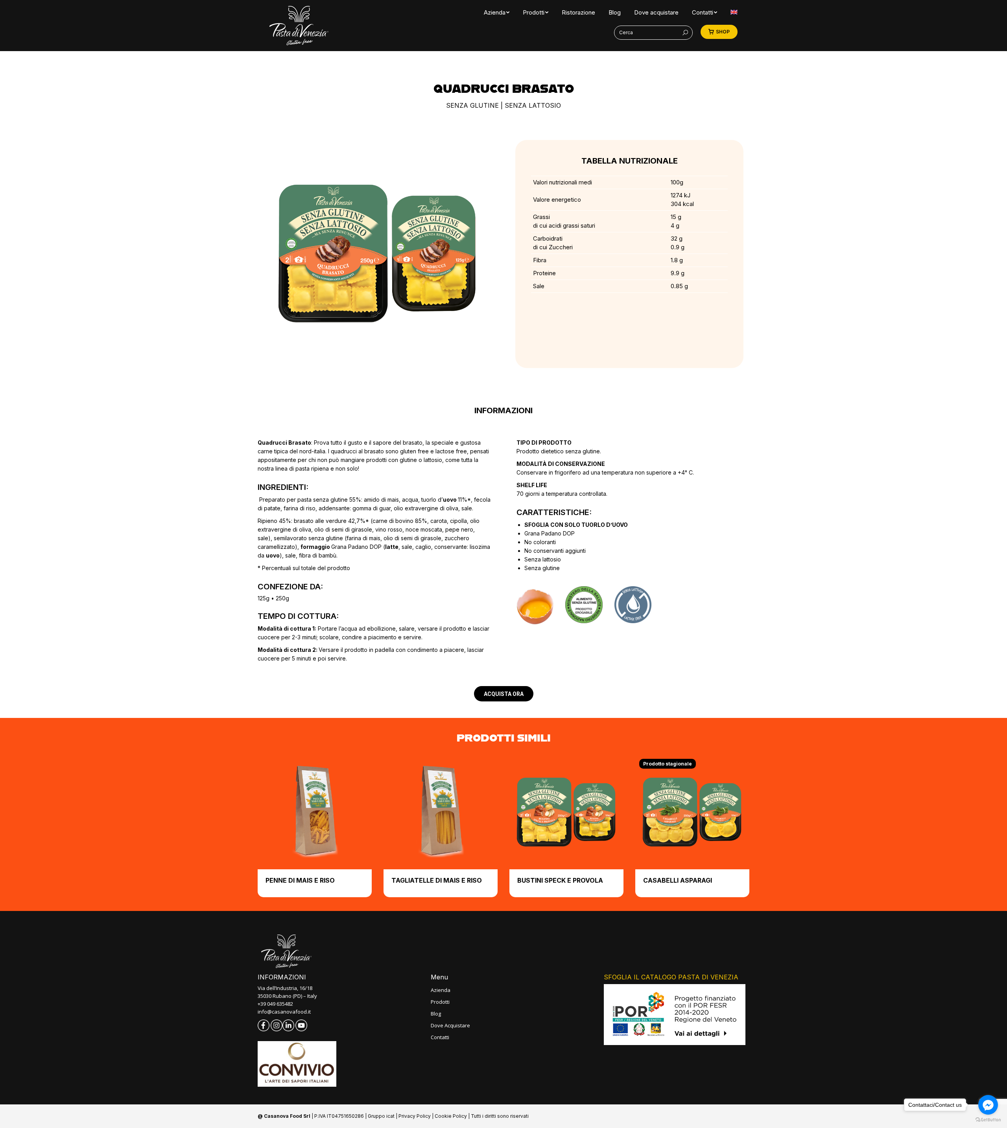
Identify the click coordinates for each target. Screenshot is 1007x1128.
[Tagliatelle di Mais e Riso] (441, 812)
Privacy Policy (414, 1116)
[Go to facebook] (988, 1105)
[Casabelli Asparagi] (692, 812)
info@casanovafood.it (284, 1011)
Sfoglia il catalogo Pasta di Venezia (671, 977)
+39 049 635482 (275, 1003)
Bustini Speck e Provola (560, 880)
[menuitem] (494, 12)
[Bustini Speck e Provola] (566, 812)
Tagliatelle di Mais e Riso (436, 880)
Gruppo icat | (383, 1116)
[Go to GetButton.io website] (988, 1119)
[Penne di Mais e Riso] (315, 812)
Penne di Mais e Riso (300, 880)
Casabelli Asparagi (677, 880)
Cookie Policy (451, 1116)
